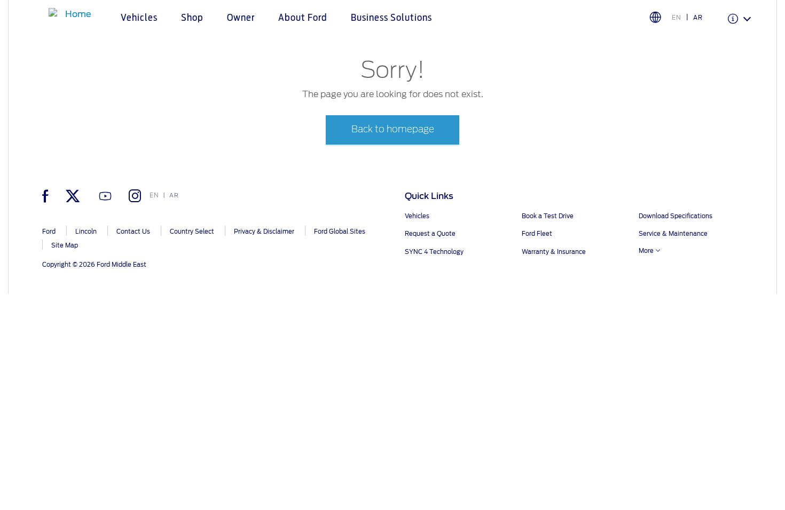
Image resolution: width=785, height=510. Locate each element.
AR (698, 17)
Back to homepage (392, 129)
